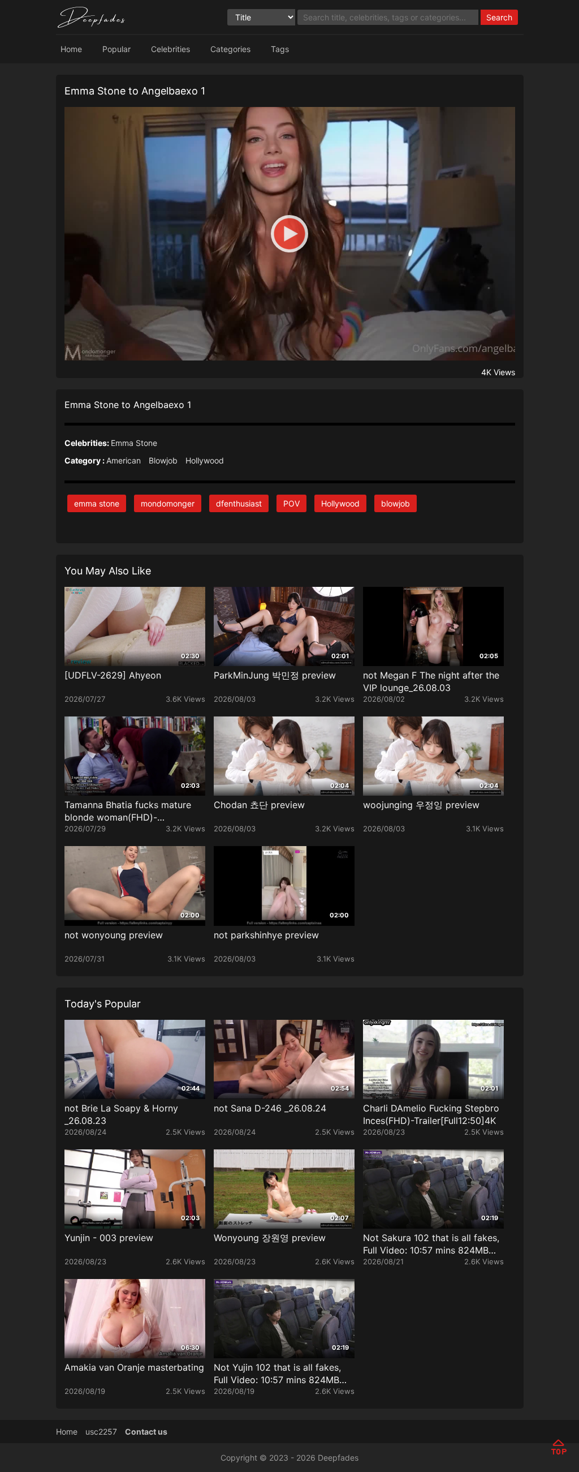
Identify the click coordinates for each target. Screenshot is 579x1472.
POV (291, 503)
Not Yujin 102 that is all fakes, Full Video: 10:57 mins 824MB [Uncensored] (277, 1374)
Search (499, 17)
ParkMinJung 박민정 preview (275, 675)
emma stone (96, 503)
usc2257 (101, 1431)
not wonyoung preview (113, 935)
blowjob (395, 503)
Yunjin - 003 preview (108, 1237)
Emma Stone (134, 443)
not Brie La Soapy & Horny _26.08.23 (121, 1114)
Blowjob (163, 460)
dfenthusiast (239, 503)
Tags (280, 49)
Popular (116, 49)
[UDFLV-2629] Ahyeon (112, 675)
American (123, 460)
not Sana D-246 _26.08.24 (270, 1108)
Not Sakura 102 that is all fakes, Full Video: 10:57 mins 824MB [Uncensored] (431, 1244)
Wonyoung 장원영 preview (270, 1237)
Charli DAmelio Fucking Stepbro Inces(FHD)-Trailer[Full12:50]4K (431, 1114)
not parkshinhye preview (266, 935)
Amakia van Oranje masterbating (134, 1367)
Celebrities (170, 49)
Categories (230, 49)
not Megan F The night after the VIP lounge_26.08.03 (431, 681)
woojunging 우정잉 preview (421, 804)
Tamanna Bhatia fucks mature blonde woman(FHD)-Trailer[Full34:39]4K (127, 811)
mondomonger (168, 503)
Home (71, 49)
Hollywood (204, 460)
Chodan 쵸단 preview (259, 804)
